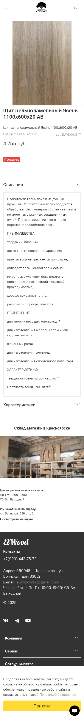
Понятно (42, 706)
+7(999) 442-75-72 (19, 559)
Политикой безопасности (59, 694)
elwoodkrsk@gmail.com (38, 582)
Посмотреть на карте (16, 519)
